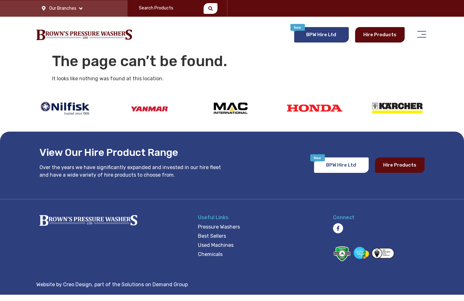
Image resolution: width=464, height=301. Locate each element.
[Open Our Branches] (81, 8)
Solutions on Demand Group (155, 284)
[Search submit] (210, 8)
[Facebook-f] (338, 228)
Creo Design (77, 284)
